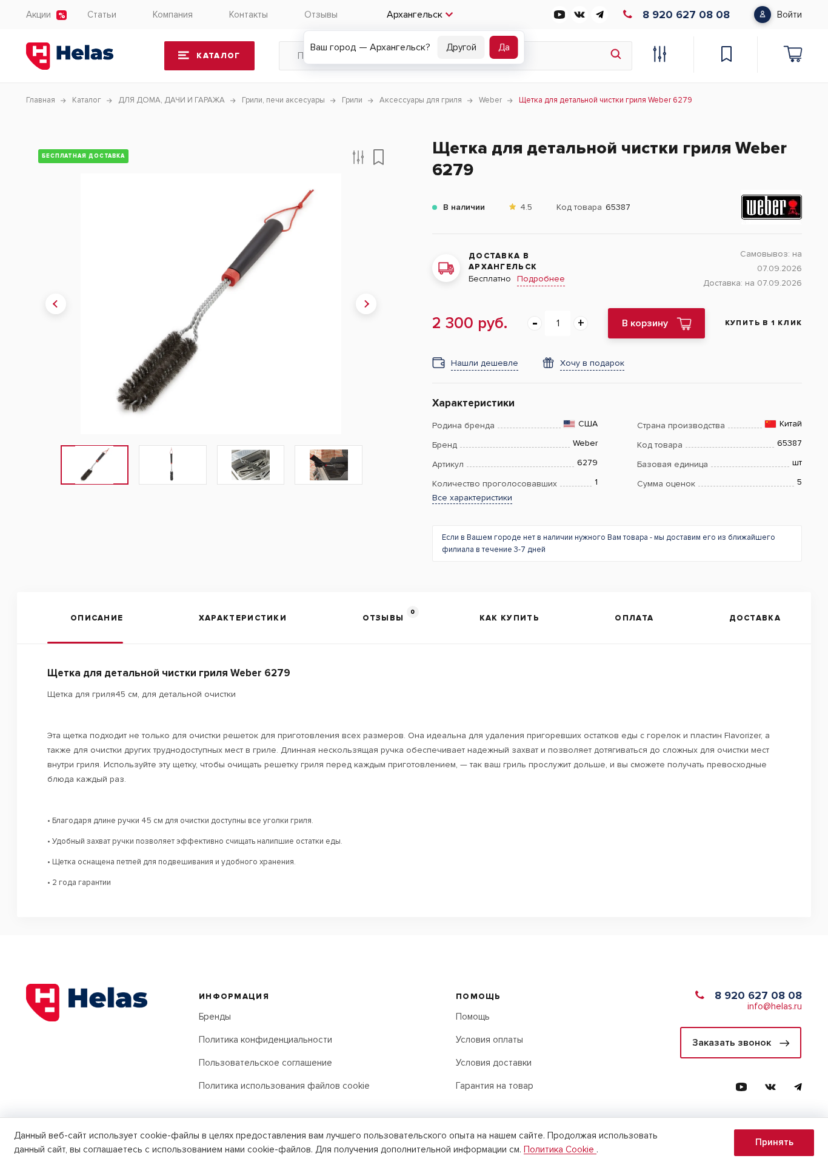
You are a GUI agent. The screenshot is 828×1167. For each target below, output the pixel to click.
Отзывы (321, 14)
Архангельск (414, 14)
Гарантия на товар (494, 1085)
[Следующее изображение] (366, 304)
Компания (173, 14)
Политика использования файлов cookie (284, 1085)
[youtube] (559, 14)
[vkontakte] (579, 14)
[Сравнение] (659, 56)
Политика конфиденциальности (265, 1039)
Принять (774, 1142)
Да (504, 47)
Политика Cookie (560, 1149)
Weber (585, 443)
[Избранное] (726, 56)
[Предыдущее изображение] (55, 304)
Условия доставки (494, 1062)
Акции (38, 14)
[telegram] (599, 14)
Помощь (473, 1016)
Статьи (101, 14)
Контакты (248, 14)
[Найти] (616, 56)
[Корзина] (793, 56)
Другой (461, 47)
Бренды (215, 1016)
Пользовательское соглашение (265, 1062)
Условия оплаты (489, 1039)
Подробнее (541, 279)
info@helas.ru (774, 1006)
